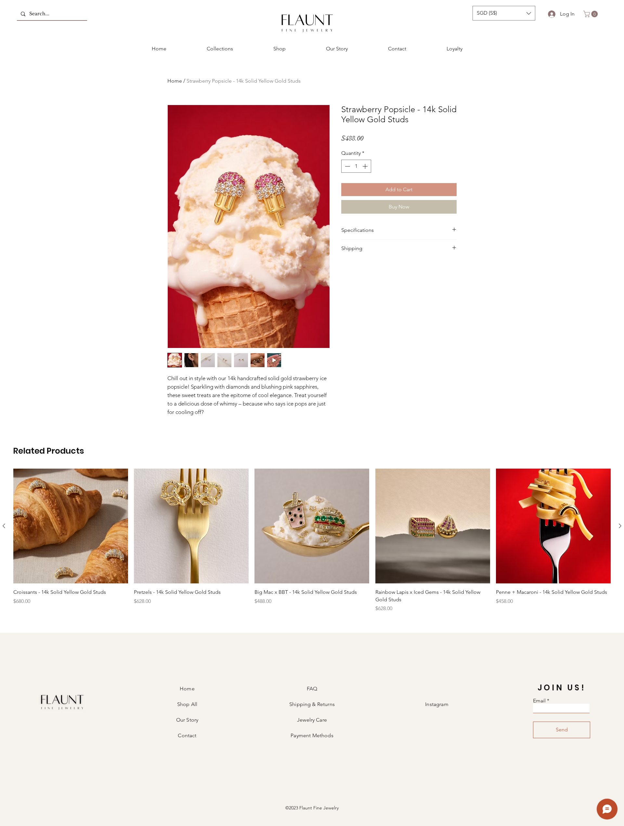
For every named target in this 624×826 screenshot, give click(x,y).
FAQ (312, 689)
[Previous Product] (4, 526)
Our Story (187, 720)
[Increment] (365, 166)
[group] (312, 540)
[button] (504, 13)
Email (539, 700)
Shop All (187, 704)
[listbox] (504, 13)
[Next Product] (620, 526)
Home (174, 81)
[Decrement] (346, 166)
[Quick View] (70, 526)
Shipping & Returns (312, 704)
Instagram (436, 704)
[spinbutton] (356, 166)
